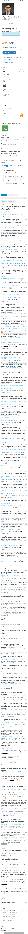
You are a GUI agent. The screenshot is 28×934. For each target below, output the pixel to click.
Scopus (19, 165)
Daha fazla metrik (20, 119)
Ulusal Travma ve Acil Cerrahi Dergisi (9, 438)
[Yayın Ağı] (21, 71)
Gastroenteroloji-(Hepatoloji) (11, 183)
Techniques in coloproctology (8, 240)
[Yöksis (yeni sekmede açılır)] (14, 43)
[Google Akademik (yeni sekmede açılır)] (4, 43)
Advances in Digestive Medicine (8, 287)
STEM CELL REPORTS (6, 518)
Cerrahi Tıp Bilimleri (9, 176)
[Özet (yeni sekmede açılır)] (25, 251)
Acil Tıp (23, 183)
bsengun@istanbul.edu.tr (11, 47)
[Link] (9, 289)
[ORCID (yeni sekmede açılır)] (9, 43)
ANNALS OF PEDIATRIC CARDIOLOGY (9, 529)
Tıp (15, 172)
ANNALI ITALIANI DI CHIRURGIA (8, 560)
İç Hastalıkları (19, 180)
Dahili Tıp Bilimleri (9, 180)
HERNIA (2, 251)
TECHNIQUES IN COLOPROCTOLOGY (9, 494)
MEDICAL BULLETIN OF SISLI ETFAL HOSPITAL (11, 298)
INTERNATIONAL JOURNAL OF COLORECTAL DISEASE (13, 264)
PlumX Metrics (6, 216)
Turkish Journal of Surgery (7, 479)
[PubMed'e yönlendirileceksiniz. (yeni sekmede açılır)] (21, 214)
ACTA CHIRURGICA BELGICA (7, 388)
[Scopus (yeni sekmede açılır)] (6, 43)
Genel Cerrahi (20, 176)
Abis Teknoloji (12, 933)
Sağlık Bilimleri (8, 172)
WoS (12, 165)
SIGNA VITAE (4, 317)
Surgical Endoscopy (5, 452)
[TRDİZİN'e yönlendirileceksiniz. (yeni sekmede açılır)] (11, 346)
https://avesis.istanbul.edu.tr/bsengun (13, 49)
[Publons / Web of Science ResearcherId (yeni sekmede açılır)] (11, 43)
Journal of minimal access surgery (8, 225)
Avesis (4, 165)
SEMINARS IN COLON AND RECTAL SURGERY (11, 505)
